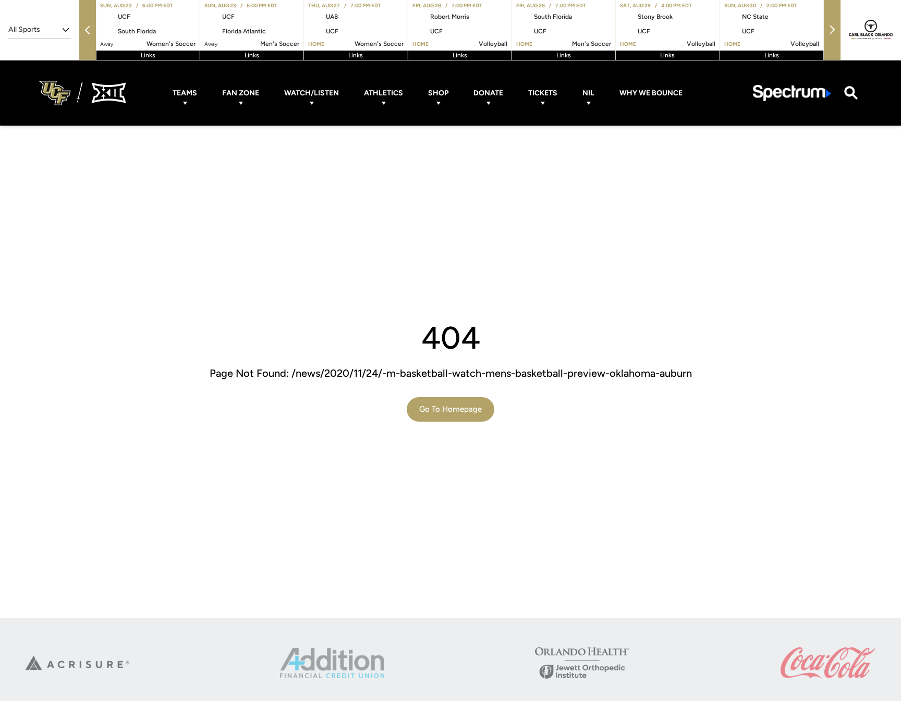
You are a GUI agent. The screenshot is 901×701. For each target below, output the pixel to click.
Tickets (542, 93)
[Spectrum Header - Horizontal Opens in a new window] (792, 93)
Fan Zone (240, 93)
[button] (87, 30)
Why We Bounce (651, 93)
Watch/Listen (311, 93)
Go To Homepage (450, 409)
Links (148, 55)
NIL (588, 93)
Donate (488, 93)
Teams (185, 93)
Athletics (383, 93)
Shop (438, 93)
